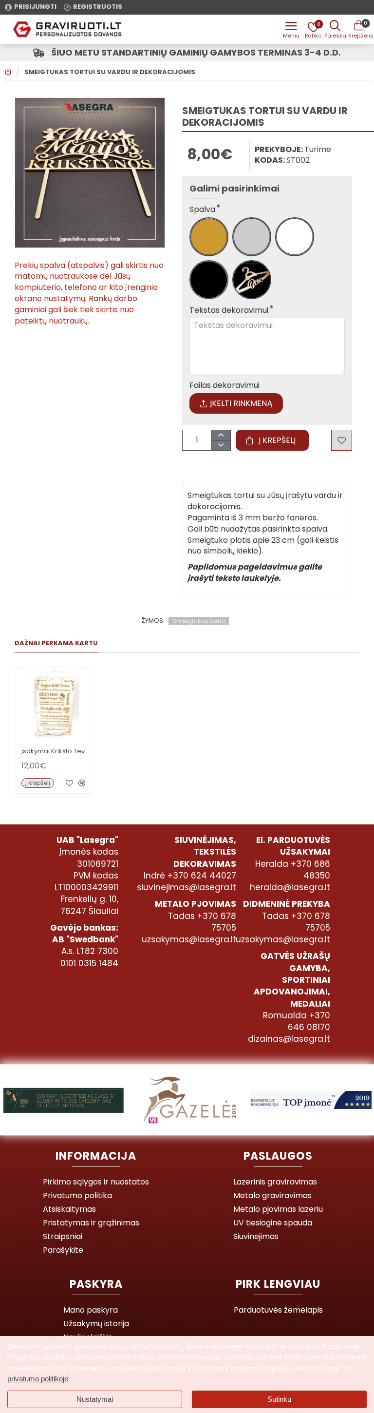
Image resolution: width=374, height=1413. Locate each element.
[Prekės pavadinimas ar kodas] (335, 29)
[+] (220, 435)
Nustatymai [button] (94, 1399)
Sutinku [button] (279, 1399)
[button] (272, 440)
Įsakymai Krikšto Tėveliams (56, 751)
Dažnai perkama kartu (56, 643)
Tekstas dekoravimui (228, 311)
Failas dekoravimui (224, 386)
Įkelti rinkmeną (241, 403)
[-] (220, 445)
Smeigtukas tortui (198, 621)
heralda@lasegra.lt (290, 887)
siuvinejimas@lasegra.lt (186, 887)
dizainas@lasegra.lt (289, 1039)
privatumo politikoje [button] (37, 1379)
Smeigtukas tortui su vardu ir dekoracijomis (109, 72)
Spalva (202, 210)
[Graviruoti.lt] (291, 29)
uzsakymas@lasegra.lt (189, 939)
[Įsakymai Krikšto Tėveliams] (54, 707)
